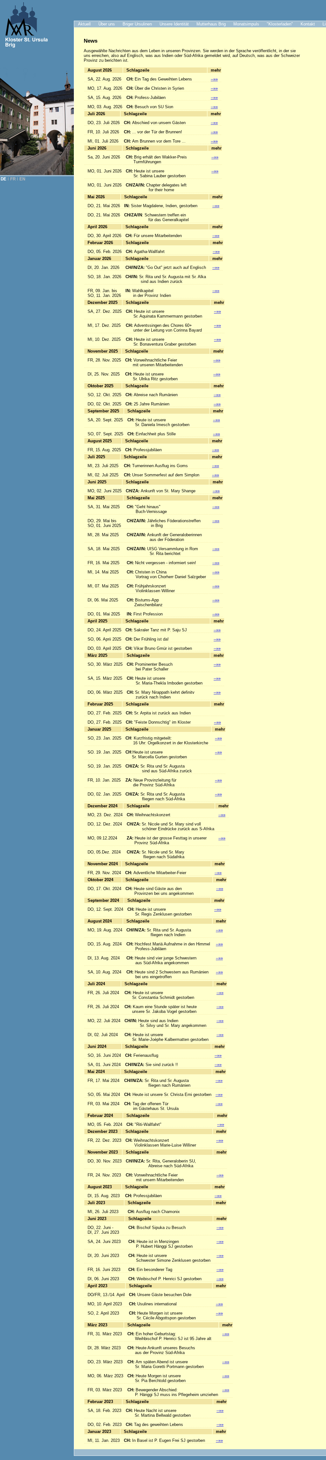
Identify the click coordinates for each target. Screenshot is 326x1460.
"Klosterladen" (280, 24)
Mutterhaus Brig (211, 24)
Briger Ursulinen (137, 24)
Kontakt (308, 24)
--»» (214, 79)
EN (22, 179)
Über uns (106, 24)
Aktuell (84, 24)
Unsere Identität (174, 24)
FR (13, 179)
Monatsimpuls (246, 24)
